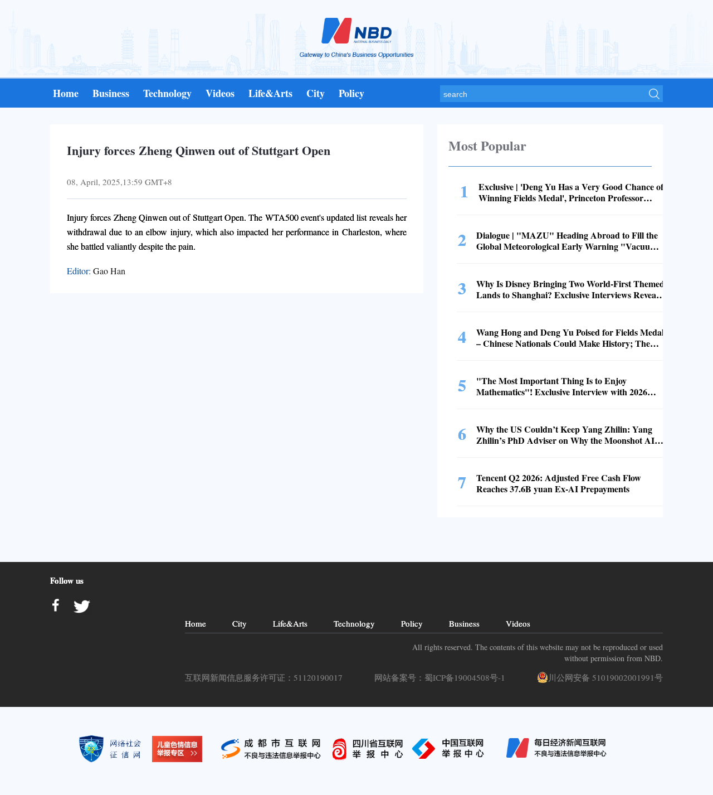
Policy (351, 93)
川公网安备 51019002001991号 (605, 677)
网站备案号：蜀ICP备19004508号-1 (442, 677)
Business (110, 93)
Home (66, 93)
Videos (220, 93)
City (315, 93)
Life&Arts (270, 93)
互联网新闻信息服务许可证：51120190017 (266, 677)
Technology (167, 93)
